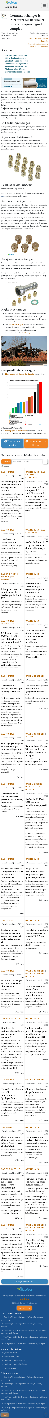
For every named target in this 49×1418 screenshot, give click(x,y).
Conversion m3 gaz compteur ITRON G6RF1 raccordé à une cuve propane (35, 491)
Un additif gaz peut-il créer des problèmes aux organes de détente (12, 486)
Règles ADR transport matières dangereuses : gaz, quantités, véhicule (35, 873)
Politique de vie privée (11, 1356)
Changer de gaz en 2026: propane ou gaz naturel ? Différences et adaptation (12, 1141)
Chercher (6, 461)
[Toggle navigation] (44, 5)
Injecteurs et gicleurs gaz (16, 55)
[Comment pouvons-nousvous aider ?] (5, 1415)
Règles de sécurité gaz (15, 69)
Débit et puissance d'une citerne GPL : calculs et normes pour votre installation (35, 636)
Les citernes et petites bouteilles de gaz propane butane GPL (36, 690)
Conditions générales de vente (14, 1360)
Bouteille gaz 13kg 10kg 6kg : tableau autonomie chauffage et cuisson (36, 1244)
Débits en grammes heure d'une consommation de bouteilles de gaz (35, 990)
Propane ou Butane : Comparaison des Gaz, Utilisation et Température (12, 873)
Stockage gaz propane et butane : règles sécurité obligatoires (12, 746)
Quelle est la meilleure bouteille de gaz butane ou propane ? (12, 1032)
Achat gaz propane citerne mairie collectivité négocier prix (24, 1343)
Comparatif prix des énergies (17, 72)
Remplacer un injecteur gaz (16, 66)
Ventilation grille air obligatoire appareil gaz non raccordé (35, 1181)
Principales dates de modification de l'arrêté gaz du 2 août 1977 (11, 593)
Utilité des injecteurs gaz (16, 58)
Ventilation (8, 623)
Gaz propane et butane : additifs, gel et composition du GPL (11, 690)
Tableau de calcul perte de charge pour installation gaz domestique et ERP (36, 1032)
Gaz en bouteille (35, 38)
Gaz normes (43, 46)
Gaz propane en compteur (35, 475)
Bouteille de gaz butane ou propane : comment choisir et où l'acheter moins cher (11, 935)
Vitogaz (30, 736)
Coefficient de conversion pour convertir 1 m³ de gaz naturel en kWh (11, 544)
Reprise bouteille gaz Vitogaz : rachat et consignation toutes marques (36, 751)
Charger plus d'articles (24, 1281)
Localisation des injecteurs (16, 61)
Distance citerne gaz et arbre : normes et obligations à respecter (11, 985)
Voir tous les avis (24, 1308)
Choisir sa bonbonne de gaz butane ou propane (35, 1092)
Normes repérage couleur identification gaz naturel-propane (36, 1139)
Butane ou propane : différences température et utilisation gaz (11, 1183)
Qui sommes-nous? (10, 1352)
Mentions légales (9, 1368)
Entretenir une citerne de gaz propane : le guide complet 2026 (34, 588)
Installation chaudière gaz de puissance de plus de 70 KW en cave (36, 934)
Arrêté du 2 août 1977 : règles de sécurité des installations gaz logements (36, 546)
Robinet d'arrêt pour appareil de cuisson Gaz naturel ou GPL (11, 1237)
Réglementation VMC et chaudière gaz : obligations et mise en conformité (11, 638)
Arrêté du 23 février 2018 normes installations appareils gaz (36, 803)
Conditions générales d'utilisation (15, 1364)
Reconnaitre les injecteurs (16, 64)
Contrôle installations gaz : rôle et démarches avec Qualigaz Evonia (12, 1094)
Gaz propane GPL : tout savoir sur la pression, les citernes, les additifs (12, 798)
